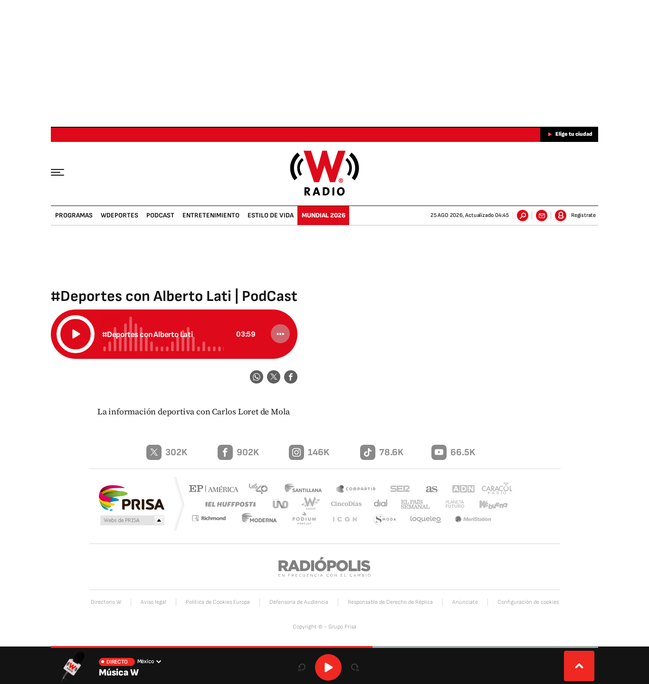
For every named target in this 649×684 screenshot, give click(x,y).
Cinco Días (343, 504)
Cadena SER (397, 490)
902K (248, 452)
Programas (74, 215)
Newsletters (541, 215)
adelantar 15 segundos (355, 667)
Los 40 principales (261, 490)
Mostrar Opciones (280, 333)
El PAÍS (216, 490)
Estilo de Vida (271, 215)
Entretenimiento (210, 215)
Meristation (474, 519)
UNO (281, 504)
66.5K (462, 452)
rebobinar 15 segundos (301, 667)
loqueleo (426, 519)
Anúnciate (465, 602)
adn (458, 490)
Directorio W (106, 602)
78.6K (391, 452)
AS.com (427, 490)
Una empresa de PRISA (131, 497)
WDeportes (119, 215)
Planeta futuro (450, 504)
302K (176, 452)
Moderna (265, 519)
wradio (308, 504)
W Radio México (325, 173)
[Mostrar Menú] (64, 172)
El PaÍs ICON (347, 519)
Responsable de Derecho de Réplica (390, 602)
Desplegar (579, 666)
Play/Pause (76, 334)
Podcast (160, 215)
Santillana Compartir (356, 490)
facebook (290, 377)
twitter (273, 377)
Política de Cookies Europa (218, 602)
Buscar (522, 215)
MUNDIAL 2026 (323, 215)
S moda (385, 519)
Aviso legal (153, 602)
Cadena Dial (377, 504)
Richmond (215, 519)
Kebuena (489, 504)
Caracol (493, 490)
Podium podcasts (308, 519)
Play (328, 667)
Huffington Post (228, 504)
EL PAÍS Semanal (411, 504)
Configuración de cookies (528, 602)
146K (318, 452)
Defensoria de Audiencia (298, 602)
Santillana (306, 490)
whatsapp (256, 377)
